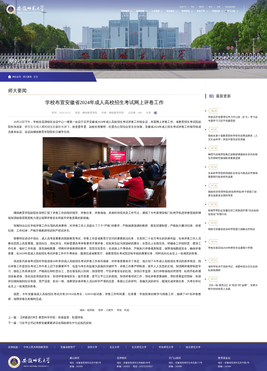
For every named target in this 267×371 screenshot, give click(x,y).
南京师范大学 (193, 347)
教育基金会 (224, 358)
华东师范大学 (166, 347)
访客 (210, 6)
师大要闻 (27, 77)
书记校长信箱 (226, 6)
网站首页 (16, 77)
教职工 (186, 6)
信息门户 (159, 6)
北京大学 (114, 347)
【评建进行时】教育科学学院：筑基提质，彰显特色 (51, 317)
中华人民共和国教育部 (35, 347)
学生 (173, 6)
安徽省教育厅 (67, 347)
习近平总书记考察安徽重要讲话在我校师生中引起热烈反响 (55, 323)
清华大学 (92, 347)
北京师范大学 (139, 347)
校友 (198, 6)
